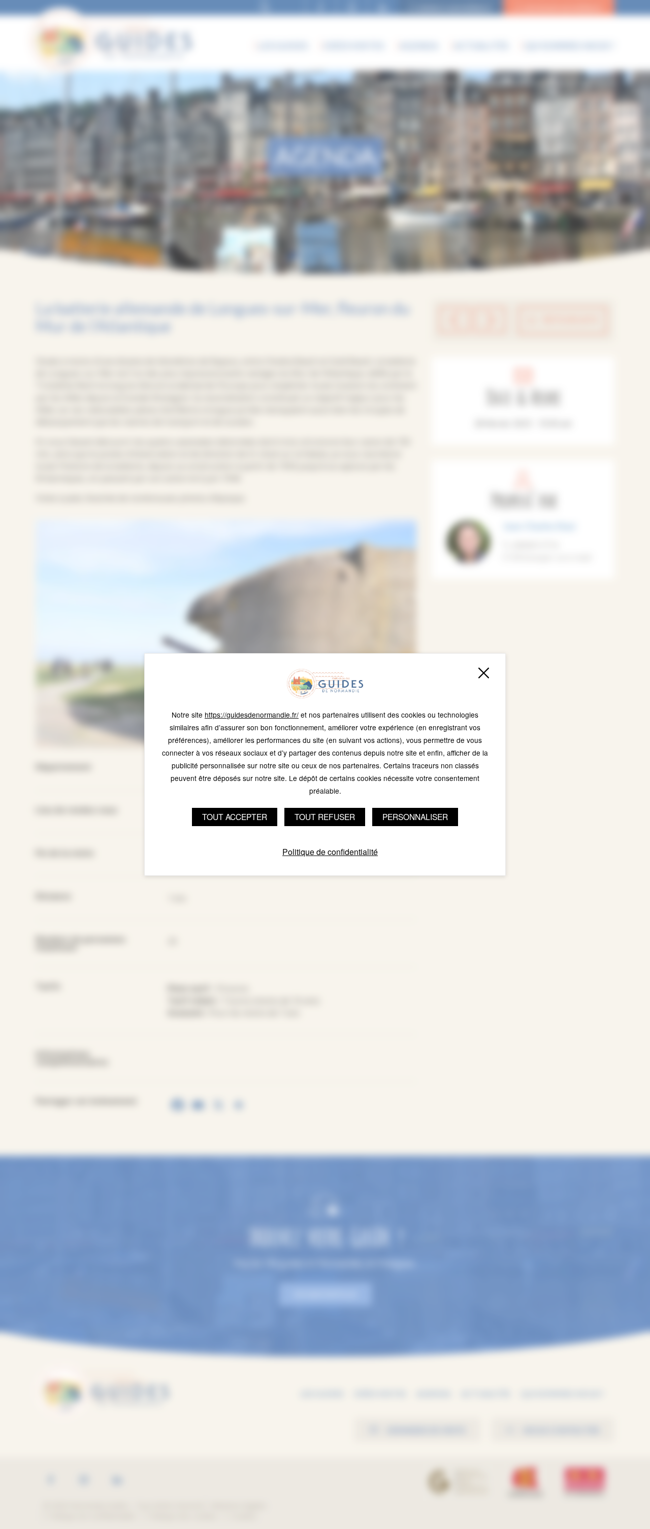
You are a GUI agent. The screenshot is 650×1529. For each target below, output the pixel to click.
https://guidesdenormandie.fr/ (252, 714)
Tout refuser (325, 816)
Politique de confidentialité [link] (330, 852)
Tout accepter (234, 816)
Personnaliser (415, 816)
